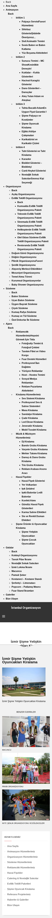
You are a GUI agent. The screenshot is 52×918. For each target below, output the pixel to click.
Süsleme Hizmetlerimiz (19, 862)
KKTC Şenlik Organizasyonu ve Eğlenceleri (23, 823)
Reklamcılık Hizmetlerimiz (21, 867)
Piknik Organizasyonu (12, 787)
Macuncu (6, 750)
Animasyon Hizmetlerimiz (21, 851)
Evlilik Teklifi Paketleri (19, 883)
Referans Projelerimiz (19, 894)
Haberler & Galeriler (18, 900)
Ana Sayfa (12, 846)
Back (8, 2)
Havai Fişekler (15, 873)
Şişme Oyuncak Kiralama (21, 889)
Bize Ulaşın (13, 905)
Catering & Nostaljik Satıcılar (22, 878)
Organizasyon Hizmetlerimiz (22, 857)
